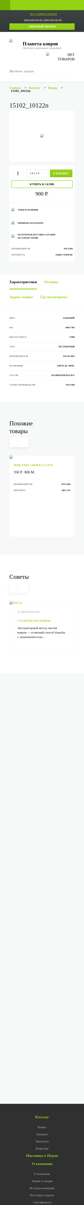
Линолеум (42, 1141)
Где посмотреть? (54, 297)
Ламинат (42, 1134)
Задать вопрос (21, 297)
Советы (19, 576)
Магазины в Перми (42, 1156)
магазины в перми (43, 14)
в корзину (61, 173)
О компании (42, 1164)
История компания (42, 1188)
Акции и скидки (42, 1181)
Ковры (42, 1127)
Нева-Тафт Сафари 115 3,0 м (33, 465)
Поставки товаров (42, 1195)
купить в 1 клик (42, 184)
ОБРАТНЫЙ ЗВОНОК (42, 26)
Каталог (42, 1117)
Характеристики (23, 282)
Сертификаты (42, 1202)
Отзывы (51, 282)
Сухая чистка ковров (34, 620)
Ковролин (42, 1148)
